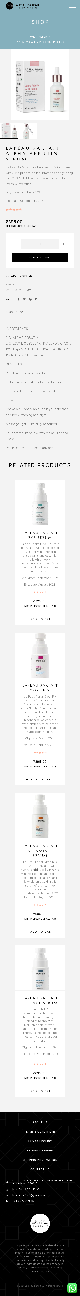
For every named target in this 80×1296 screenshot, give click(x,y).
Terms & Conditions (40, 1131)
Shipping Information (40, 1159)
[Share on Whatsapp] (36, 299)
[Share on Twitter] (24, 299)
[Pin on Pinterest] (30, 299)
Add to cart (40, 257)
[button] (40, 619)
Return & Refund (40, 1150)
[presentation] (7, 84)
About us (39, 1122)
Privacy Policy (40, 1141)
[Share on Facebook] (19, 299)
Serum (43, 37)
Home (32, 37)
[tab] (15, 314)
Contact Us (40, 1169)
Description (15, 311)
